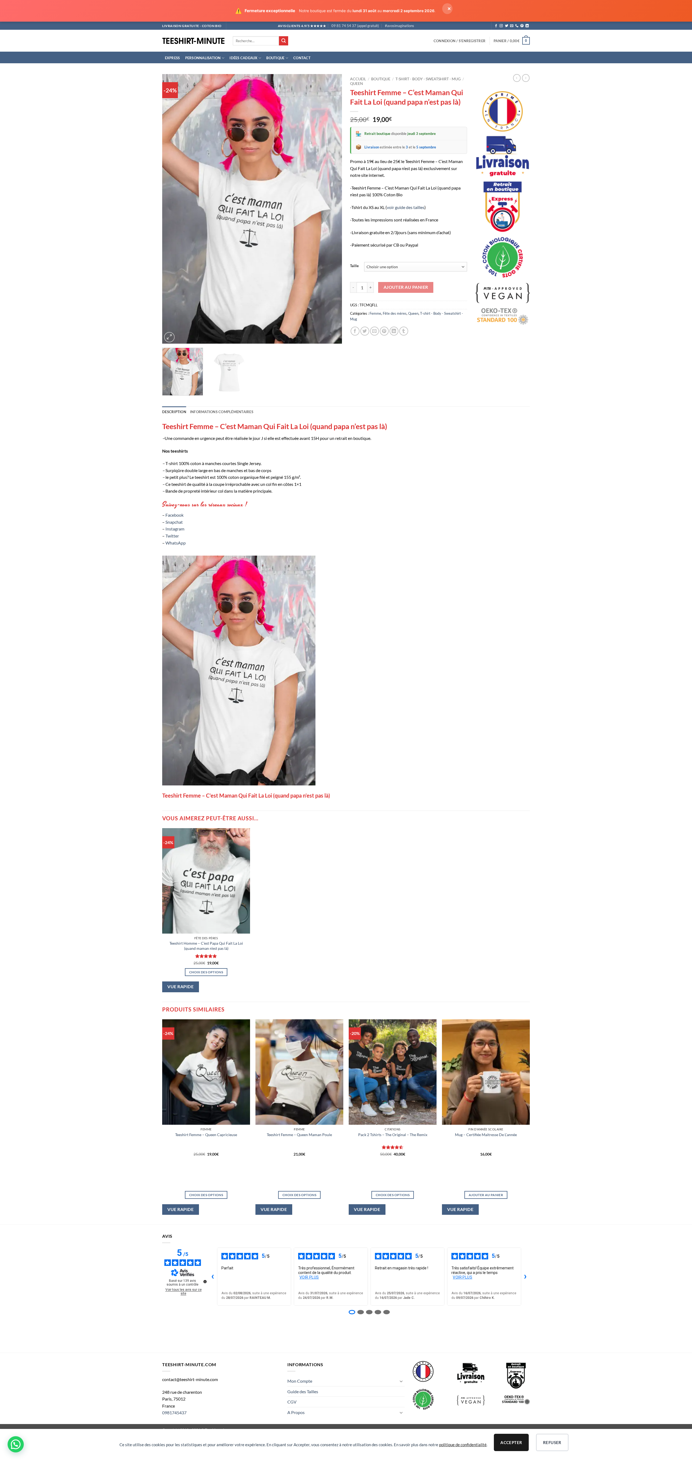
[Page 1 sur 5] (352, 1312)
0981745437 (174, 1412)
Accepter (511, 1442)
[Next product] (517, 78)
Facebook (174, 514)
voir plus (309, 1277)
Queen (356, 83)
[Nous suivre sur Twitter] (506, 26)
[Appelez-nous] (516, 26)
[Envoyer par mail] (374, 331)
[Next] (332, 209)
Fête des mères (395, 313)
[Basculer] (401, 1381)
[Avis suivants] (525, 1276)
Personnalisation (203, 58)
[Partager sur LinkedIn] (394, 331)
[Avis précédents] (213, 1276)
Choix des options (206, 972)
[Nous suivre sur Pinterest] (522, 26)
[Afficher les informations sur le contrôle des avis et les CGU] (205, 1281)
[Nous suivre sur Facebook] (496, 26)
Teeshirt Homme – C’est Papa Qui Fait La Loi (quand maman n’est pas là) (206, 946)
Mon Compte (299, 1380)
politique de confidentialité (463, 1444)
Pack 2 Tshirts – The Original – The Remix (392, 1134)
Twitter (172, 535)
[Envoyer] (283, 40)
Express (172, 58)
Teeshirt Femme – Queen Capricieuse (206, 1134)
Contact (302, 58)
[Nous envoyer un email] (511, 26)
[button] (459, 41)
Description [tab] (174, 412)
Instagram (174, 528)
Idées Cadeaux (243, 58)
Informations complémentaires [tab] (221, 412)
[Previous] (172, 209)
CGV (292, 1401)
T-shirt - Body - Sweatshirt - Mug (428, 79)
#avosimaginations (399, 26)
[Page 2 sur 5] (360, 1312)
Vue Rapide (180, 986)
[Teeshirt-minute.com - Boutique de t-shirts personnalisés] (193, 41)
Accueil (358, 79)
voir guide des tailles (405, 207)
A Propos (296, 1412)
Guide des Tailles (302, 1391)
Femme (375, 313)
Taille (354, 266)
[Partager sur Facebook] (355, 331)
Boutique (275, 58)
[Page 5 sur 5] (386, 1312)
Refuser (552, 1442)
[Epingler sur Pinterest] (384, 331)
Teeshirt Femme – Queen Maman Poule (299, 1134)
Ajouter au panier (406, 287)
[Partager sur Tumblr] (403, 331)
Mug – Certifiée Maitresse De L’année (486, 1134)
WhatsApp (175, 542)
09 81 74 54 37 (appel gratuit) (355, 26)
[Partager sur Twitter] (364, 331)
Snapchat (174, 522)
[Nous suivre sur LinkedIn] (527, 26)
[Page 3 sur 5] (369, 1312)
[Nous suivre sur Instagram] (501, 26)
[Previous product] (526, 78)
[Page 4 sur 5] (378, 1312)
